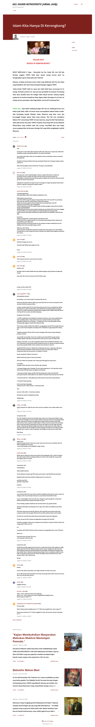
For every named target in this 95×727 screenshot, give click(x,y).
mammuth (50, 723)
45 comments (20, 690)
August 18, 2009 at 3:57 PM (24, 448)
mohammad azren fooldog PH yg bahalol (27, 603)
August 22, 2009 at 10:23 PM (24, 599)
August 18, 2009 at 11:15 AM (24, 261)
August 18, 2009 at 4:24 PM (24, 461)
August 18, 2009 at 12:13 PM (24, 411)
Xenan (18, 565)
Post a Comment (17, 620)
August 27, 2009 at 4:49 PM (24, 616)
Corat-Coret (74, 50)
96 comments (20, 661)
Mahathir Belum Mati (26, 670)
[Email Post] (25, 137)
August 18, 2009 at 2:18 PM (24, 434)
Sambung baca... (54, 661)
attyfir (18, 582)
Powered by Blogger (48, 721)
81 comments (20, 715)
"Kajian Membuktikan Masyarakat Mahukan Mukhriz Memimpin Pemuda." (34, 638)
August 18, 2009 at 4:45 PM (24, 487)
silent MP (19, 239)
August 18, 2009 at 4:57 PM (24, 540)
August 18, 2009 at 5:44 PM (24, 560)
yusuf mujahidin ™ (22, 293)
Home (14, 10)
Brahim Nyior (20, 146)
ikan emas (19, 172)
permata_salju (21, 591)
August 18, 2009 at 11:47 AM (24, 400)
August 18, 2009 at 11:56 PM (24, 577)
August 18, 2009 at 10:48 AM (24, 186)
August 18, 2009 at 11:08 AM (24, 252)
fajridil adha (20, 453)
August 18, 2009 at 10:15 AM (24, 168)
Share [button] (73, 42)
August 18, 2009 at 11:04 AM (24, 235)
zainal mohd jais (21, 191)
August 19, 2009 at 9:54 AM (24, 587)
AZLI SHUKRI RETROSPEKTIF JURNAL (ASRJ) (34, 4)
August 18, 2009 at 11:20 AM (24, 289)
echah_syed (20, 405)
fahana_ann (20, 439)
